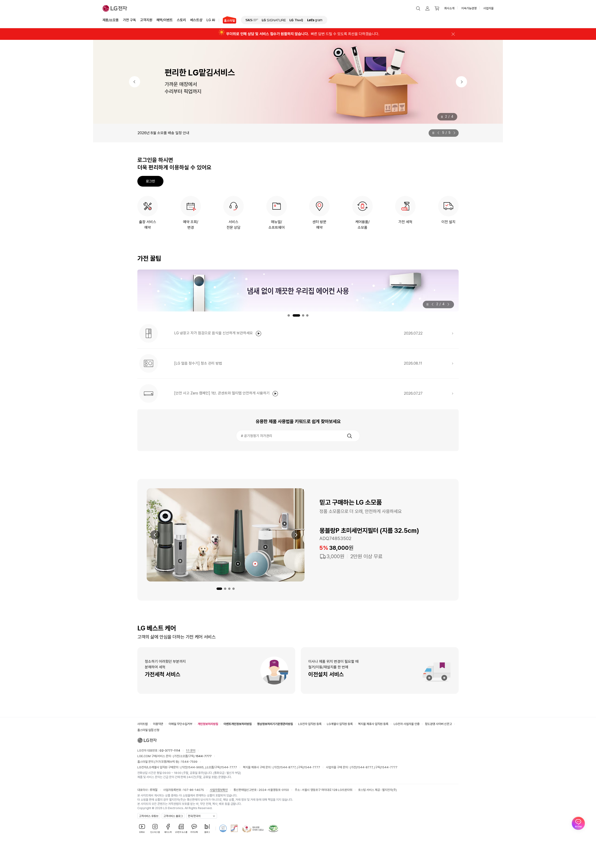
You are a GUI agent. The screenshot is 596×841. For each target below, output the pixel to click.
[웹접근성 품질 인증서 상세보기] (273, 828)
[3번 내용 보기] (229, 588)
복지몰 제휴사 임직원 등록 (373, 724)
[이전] (134, 81)
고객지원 (146, 20)
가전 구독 (129, 20)
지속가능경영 (469, 8)
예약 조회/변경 (190, 225)
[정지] (442, 117)
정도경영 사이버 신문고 (438, 724)
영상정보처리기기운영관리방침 (275, 724)
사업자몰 (488, 8)
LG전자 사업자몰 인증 (407, 724)
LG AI (211, 20)
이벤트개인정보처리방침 (238, 724)
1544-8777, (288, 767)
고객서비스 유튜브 (148, 816)
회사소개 (449, 8)
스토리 (181, 20)
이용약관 (158, 724)
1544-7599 (189, 761)
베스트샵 (196, 20)
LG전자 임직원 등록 (310, 724)
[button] (418, 8)
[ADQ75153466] (180, 561)
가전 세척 (405, 222)
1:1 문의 (190, 750)
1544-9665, (196, 767)
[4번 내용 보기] (233, 588)
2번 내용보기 (296, 315)
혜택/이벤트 (164, 20)
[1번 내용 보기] (219, 588)
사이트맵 (142, 724)
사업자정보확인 (219, 790)
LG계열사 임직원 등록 (340, 724)
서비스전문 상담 (233, 225)
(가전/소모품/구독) (192, 756)
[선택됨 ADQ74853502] (255, 564)
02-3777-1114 (169, 750)
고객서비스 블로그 (173, 816)
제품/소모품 (110, 20)
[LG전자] (114, 8)
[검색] (349, 436)
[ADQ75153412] (284, 523)
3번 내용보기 (303, 315)
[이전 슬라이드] (439, 133)
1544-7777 (229, 767)
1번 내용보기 (289, 315)
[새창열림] (252, 20)
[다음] (461, 81)
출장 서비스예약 (147, 225)
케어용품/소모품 (362, 225)
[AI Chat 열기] (578, 823)
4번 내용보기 (307, 315)
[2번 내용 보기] (225, 588)
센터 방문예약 (319, 225)
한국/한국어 (194, 816)
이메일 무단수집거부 (180, 724)
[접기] (453, 34)
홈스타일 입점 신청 (148, 730)
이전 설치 (448, 222)
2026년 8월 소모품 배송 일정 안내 (163, 133)
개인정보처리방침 (208, 724)
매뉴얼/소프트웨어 (276, 225)
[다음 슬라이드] (453, 133)
